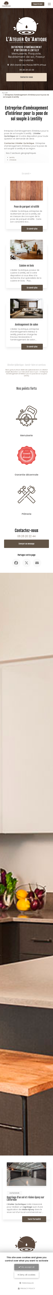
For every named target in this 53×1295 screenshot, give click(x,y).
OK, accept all (27, 1267)
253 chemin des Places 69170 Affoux (28, 65)
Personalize (28, 1283)
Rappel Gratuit (37, 4)
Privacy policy (27, 1288)
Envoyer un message (26, 544)
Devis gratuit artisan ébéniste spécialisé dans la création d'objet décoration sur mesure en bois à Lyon (26, 371)
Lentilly (12, 157)
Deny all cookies (27, 1274)
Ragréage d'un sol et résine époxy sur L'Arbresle (25, 1198)
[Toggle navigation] (49, 4)
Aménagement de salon (26, 324)
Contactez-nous (26, 77)
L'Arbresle (12, 160)
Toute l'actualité (34, 1219)
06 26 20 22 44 (26, 70)
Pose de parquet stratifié (26, 206)
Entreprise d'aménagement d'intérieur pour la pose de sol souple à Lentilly (27, 374)
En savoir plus (32, 229)
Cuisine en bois (26, 265)
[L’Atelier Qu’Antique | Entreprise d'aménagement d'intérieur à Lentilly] (6, 4)
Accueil (5, 93)
